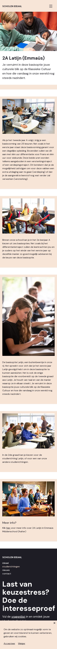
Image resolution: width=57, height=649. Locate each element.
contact (6, 573)
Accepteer (9, 643)
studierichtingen (11, 566)
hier (8, 527)
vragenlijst (18, 616)
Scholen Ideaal (12, 6)
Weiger (21, 643)
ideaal (5, 563)
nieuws (6, 570)
